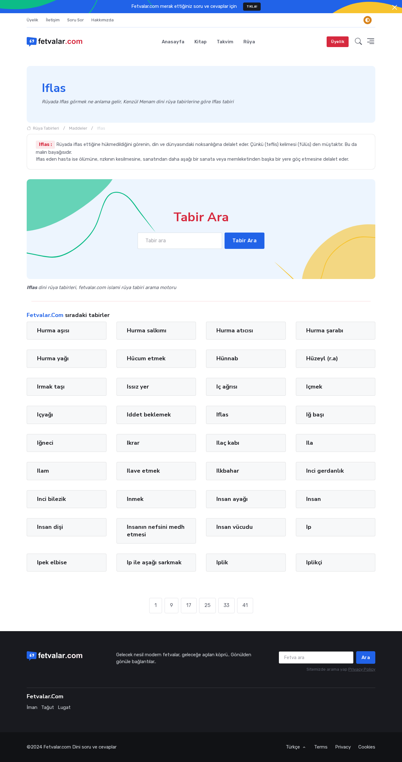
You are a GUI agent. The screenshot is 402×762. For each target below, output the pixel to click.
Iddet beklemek (149, 415)
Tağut (47, 707)
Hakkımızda (102, 20)
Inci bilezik (51, 499)
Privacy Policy (361, 669)
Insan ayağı (232, 499)
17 (188, 605)
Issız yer (138, 387)
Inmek (135, 499)
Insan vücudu (234, 527)
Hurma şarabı (324, 330)
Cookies (366, 747)
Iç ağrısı (226, 387)
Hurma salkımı (146, 330)
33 (226, 605)
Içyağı (45, 415)
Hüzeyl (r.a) (322, 358)
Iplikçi (314, 562)
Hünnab (227, 358)
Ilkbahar (227, 471)
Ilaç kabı (227, 443)
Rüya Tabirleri (45, 128)
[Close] (394, 7)
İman (32, 707)
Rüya (249, 42)
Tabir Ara (244, 241)
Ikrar (133, 443)
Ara (365, 657)
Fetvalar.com (57, 747)
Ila (309, 443)
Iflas (222, 415)
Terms (321, 747)
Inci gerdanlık (325, 471)
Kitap (200, 42)
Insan (313, 499)
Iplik (222, 562)
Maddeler (78, 128)
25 (207, 605)
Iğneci (45, 443)
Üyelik (32, 20)
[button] (358, 41)
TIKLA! (252, 6)
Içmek (314, 387)
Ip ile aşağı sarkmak (154, 562)
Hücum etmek (146, 358)
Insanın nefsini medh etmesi (156, 530)
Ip (308, 527)
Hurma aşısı (53, 330)
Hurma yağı (53, 358)
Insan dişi (50, 527)
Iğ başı (315, 415)
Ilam (43, 471)
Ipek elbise (52, 562)
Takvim (225, 42)
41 (245, 605)
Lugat (64, 707)
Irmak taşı (51, 387)
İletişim (53, 20)
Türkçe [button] (293, 747)
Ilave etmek (143, 471)
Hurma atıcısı (234, 330)
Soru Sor (75, 20)
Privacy (343, 747)
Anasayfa (173, 42)
